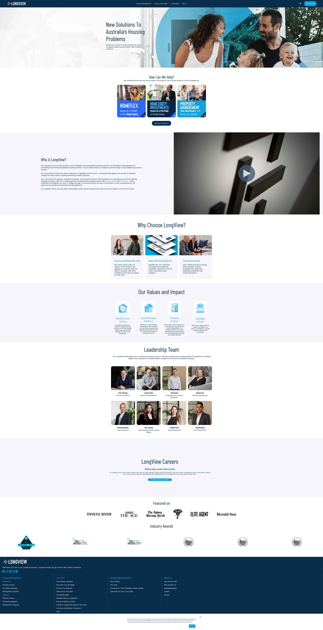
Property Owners (8, 598)
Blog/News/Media (170, 588)
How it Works (115, 581)
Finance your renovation (64, 591)
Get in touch (310, 3)
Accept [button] (192, 626)
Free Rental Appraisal (10, 588)
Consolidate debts (62, 595)
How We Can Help (170, 581)
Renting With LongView (11, 591)
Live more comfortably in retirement (68, 608)
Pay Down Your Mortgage (65, 585)
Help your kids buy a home (65, 601)
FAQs (58, 611)
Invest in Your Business (64, 588)
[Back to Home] (16, 5)
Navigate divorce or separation (67, 598)
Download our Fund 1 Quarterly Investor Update (126, 588)
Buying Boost (111, 181)
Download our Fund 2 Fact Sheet (121, 591)
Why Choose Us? (170, 585)
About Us (168, 577)
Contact (167, 595)
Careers (166, 591)
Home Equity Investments (121, 577)
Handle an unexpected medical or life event (71, 605)
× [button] (200, 617)
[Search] (301, 3)
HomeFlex (124, 181)
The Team (113, 585)
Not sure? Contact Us (161, 123)
